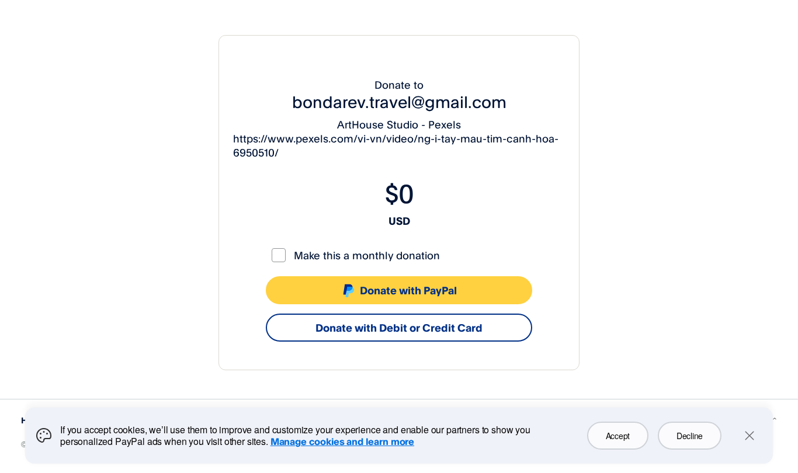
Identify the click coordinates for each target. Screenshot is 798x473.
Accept (618, 435)
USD (399, 220)
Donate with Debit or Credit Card (399, 327)
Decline (689, 435)
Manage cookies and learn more (342, 441)
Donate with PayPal (408, 290)
